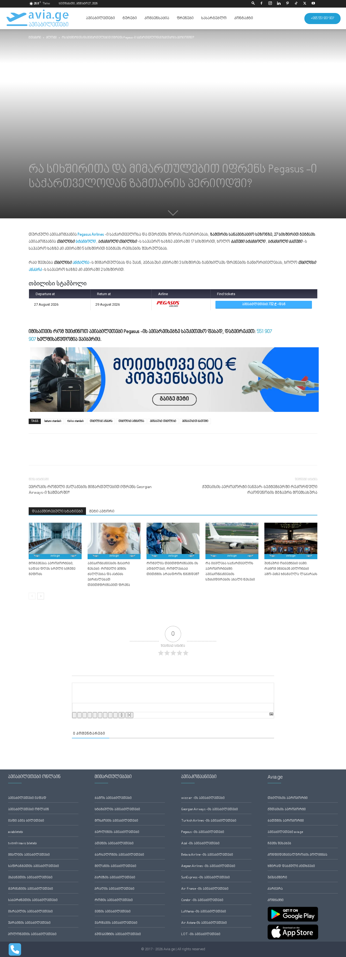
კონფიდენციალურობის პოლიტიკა (297, 855)
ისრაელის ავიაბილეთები (30, 912)
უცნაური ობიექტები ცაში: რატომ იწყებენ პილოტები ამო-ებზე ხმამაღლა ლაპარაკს (290, 569)
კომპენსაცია (156, 18)
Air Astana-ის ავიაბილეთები (204, 923)
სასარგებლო (214, 18)
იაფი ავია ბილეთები (26, 821)
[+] (129, 715)
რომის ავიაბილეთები (114, 900)
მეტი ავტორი (101, 511)
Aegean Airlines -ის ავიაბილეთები (208, 866)
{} (121, 715)
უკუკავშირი (277, 878)
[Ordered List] (95, 715)
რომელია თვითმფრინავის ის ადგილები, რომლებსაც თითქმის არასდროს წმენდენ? (173, 569)
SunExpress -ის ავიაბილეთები (205, 878)
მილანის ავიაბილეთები (115, 866)
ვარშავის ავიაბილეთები (116, 923)
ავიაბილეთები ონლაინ (28, 810)
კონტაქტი (243, 18)
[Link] (115, 715)
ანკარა (35, 270)
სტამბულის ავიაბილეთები (117, 810)
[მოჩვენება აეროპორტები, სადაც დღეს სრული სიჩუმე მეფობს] (55, 541)
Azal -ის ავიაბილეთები (200, 844)
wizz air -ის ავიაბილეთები (203, 798)
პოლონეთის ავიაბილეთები (32, 934)
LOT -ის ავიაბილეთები (200, 934)
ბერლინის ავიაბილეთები (117, 832)
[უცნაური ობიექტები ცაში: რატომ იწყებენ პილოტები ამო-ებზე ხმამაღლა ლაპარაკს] (290, 541)
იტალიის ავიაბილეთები (29, 855)
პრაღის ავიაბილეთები (114, 889)
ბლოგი (51, 37)
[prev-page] (32, 596)
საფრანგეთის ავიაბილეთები (33, 866)
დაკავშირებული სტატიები (57, 511)
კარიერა (275, 889)
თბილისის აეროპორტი (288, 798)
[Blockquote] (105, 715)
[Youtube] (313, 4)
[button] (253, 3)
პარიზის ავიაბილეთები (115, 878)
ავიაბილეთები (100, 18)
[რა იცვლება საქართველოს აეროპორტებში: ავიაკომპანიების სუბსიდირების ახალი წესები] (231, 541)
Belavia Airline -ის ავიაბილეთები (207, 855)
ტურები (129, 18)
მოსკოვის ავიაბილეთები (116, 821)
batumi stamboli (52, 421)
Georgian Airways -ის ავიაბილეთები (209, 810)
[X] (305, 4)
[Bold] (74, 715)
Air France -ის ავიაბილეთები (204, 889)
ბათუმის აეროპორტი (286, 821)
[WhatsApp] (59, 454)
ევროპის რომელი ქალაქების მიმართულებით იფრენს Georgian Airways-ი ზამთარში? (90, 490)
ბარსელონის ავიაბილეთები (119, 855)
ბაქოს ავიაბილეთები (113, 798)
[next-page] (40, 596)
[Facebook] (261, 4)
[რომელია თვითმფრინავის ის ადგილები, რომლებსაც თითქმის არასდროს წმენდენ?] (173, 541)
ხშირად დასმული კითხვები (291, 866)
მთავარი (35, 37)
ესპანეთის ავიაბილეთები (30, 878)
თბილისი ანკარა (101, 421)
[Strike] (90, 715)
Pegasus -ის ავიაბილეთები (202, 832)
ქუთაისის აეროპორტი (287, 810)
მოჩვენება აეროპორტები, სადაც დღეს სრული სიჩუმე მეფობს (52, 569)
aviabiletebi (15, 832)
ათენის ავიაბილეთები (114, 844)
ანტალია (80, 263)
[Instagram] (270, 4)
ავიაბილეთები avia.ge (285, 832)
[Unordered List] (100, 715)
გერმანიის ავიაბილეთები (30, 889)
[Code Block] (110, 715)
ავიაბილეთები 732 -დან (263, 304)
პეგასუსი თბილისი (163, 421)
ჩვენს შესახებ (279, 844)
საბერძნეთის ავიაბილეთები (33, 900)
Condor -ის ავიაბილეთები (202, 900)
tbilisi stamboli (75, 421)
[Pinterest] (287, 4)
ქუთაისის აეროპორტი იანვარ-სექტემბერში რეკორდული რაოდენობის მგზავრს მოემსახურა (259, 490)
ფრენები (185, 18)
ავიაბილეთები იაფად (27, 798)
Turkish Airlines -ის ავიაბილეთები (208, 821)
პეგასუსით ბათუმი (195, 421)
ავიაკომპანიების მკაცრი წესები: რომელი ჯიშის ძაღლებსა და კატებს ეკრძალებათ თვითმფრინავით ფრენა (109, 574)
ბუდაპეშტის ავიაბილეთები (118, 934)
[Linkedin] (279, 4)
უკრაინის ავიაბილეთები (29, 923)
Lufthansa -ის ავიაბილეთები (203, 912)
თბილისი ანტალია (131, 421)
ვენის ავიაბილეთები (113, 912)
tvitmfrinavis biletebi (22, 844)
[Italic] (79, 715)
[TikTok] (296, 4)
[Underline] (84, 715)
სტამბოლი (85, 241)
